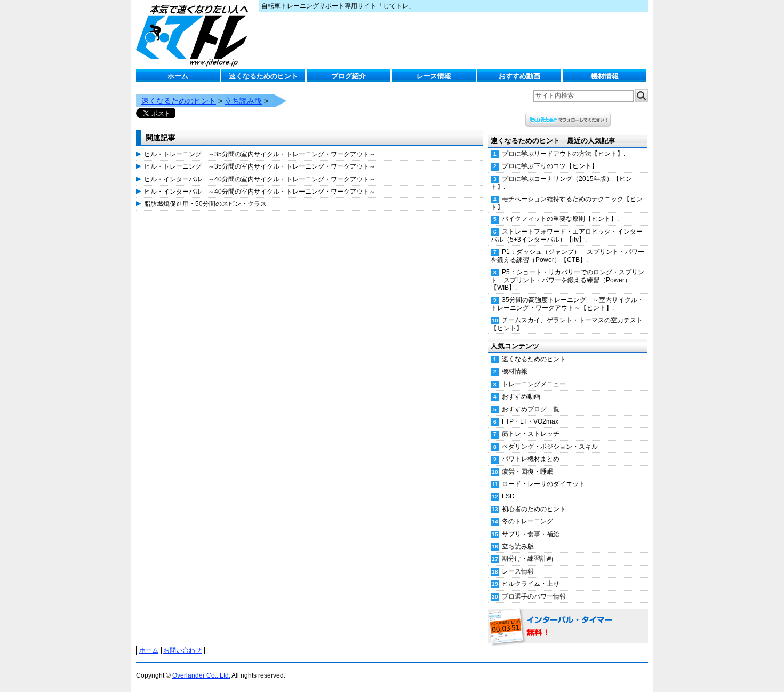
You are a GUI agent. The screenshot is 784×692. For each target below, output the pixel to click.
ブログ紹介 (348, 76)
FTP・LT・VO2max (530, 421)
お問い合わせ (182, 650)
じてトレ (194, 34)
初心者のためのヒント (534, 509)
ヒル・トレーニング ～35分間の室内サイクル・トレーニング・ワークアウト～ (259, 154)
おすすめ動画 (519, 76)
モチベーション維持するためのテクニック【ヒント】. (567, 203)
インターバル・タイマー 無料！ (568, 627)
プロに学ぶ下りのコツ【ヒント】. (550, 166)
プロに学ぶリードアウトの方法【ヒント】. (563, 153)
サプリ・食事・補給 (530, 534)
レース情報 (434, 76)
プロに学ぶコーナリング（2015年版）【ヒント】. (561, 182)
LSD (508, 496)
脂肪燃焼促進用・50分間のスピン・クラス (205, 204)
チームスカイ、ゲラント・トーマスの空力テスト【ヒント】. (567, 324)
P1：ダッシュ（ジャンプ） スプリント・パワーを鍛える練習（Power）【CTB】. (567, 256)
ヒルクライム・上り (530, 583)
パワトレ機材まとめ (530, 459)
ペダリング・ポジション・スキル (550, 446)
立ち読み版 (243, 101)
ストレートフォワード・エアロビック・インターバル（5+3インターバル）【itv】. (567, 235)
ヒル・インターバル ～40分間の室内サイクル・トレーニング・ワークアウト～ (259, 179)
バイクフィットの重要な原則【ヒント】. (560, 218)
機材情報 (605, 76)
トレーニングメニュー (534, 384)
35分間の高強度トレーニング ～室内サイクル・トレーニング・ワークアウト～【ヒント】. (567, 304)
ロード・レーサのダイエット (543, 484)
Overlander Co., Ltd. (201, 675)
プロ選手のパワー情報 (534, 596)
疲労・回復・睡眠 (527, 471)
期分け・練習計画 (527, 558)
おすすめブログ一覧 (530, 409)
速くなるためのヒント (263, 76)
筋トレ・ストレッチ (530, 434)
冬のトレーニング (527, 521)
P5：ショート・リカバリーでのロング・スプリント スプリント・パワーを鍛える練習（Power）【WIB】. (567, 280)
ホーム (177, 76)
